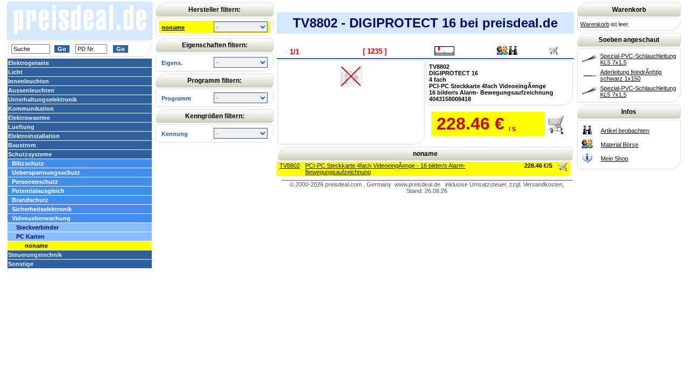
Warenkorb (594, 24)
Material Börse (619, 144)
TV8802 (289, 165)
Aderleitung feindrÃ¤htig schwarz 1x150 (631, 75)
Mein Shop (614, 158)
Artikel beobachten (625, 130)
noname (173, 27)
